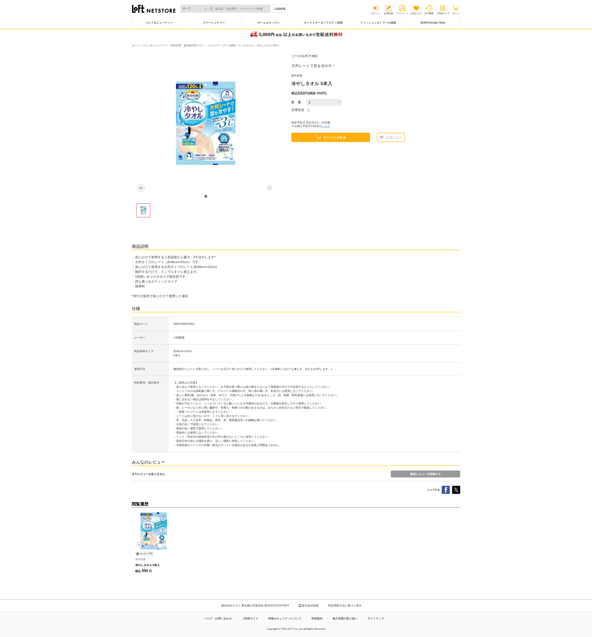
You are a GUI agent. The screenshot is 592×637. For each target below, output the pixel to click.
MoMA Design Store (432, 22)
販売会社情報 (310, 605)
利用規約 (317, 618)
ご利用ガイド (443, 13)
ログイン (375, 13)
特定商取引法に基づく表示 (344, 605)
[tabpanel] (205, 123)
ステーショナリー (214, 22)
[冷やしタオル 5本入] (153, 530)
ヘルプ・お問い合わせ (218, 618)
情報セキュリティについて (285, 618)
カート (455, 13)
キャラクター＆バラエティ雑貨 (323, 22)
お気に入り (416, 13)
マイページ (402, 13)
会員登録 (388, 13)
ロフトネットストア (154, 9)
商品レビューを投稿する (425, 474)
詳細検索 (280, 8)
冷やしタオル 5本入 (147, 565)
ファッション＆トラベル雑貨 (378, 22)
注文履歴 (429, 13)
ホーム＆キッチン (269, 22)
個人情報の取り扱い (345, 618)
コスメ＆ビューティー (159, 22)
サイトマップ (375, 618)
